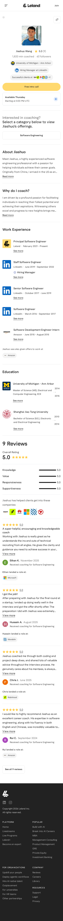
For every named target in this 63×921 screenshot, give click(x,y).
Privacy (36, 901)
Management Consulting (44, 840)
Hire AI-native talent (12, 881)
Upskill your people (12, 872)
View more (8, 553)
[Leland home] (31, 5)
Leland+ (6, 840)
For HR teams (9, 894)
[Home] (3, 17)
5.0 (21, 524)
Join (57, 5)
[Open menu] (6, 5)
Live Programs (9, 835)
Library (36, 881)
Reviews (36, 872)
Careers (36, 877)
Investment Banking (42, 857)
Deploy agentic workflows (15, 877)
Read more (8, 176)
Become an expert (11, 844)
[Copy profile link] (57, 19)
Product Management (43, 844)
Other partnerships (12, 898)
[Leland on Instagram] (10, 802)
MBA (34, 835)
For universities (10, 890)
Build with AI (38, 827)
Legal (35, 897)
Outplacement (9, 885)
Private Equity (39, 853)
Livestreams (8, 831)
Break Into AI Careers (43, 831)
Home (5, 827)
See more (18, 251)
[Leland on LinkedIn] (4, 802)
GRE (34, 848)
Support (36, 892)
